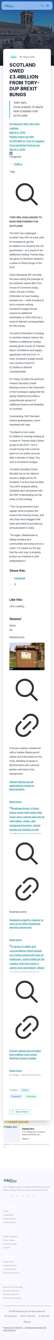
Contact (6, 1247)
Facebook (16, 1096)
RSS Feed (45, 1316)
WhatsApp (31, 1096)
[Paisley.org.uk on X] (11, 1196)
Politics (18, 164)
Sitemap (27, 1322)
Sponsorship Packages (13, 1287)
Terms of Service (27, 1316)
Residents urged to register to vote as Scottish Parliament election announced (26, 924)
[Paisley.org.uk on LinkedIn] (34, 1196)
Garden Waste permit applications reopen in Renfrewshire (21, 786)
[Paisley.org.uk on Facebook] (5, 1196)
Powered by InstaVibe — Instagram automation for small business (24, 1328)
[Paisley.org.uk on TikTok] (22, 1196)
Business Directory (11, 1291)
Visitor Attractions (10, 1236)
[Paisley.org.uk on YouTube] (28, 1196)
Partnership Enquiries (12, 1298)
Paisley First (8, 1262)
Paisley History (9, 1222)
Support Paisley (10, 1265)
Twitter (25, 1090)
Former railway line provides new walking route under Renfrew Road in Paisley (25, 1054)
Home (5, 1211)
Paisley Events (9, 1218)
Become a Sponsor (11, 1273)
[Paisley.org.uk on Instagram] (17, 1196)
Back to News (22, 1112)
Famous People (10, 1244)
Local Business (9, 1269)
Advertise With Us (10, 1294)
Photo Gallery (9, 1240)
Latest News (8, 1215)
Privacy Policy (11, 1316)
